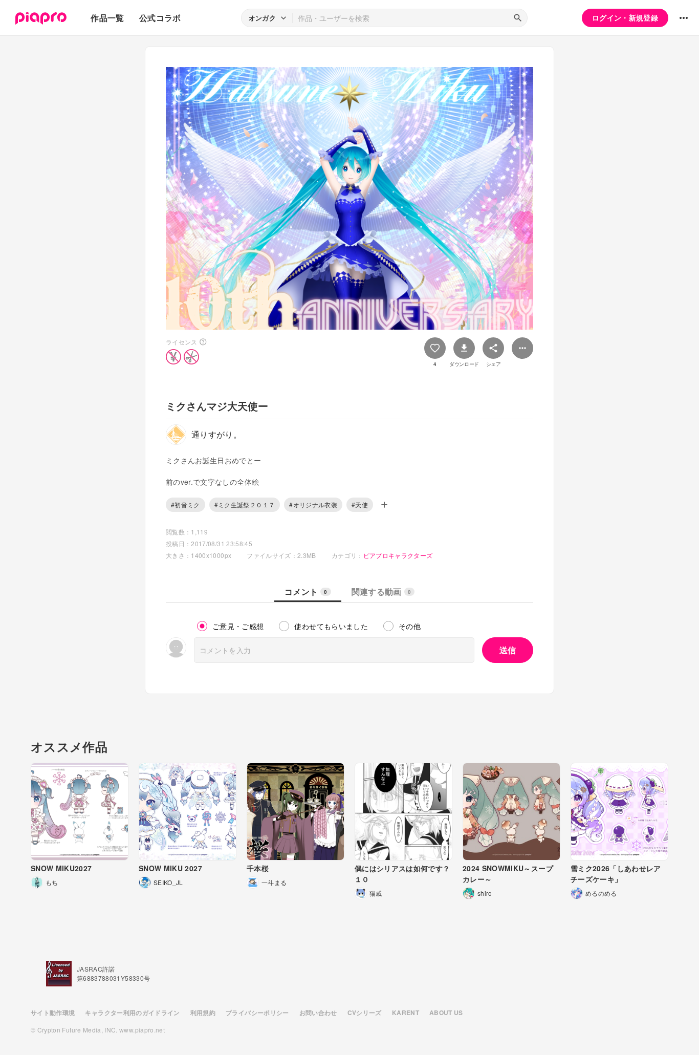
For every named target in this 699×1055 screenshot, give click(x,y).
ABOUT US (446, 1012)
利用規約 (202, 1012)
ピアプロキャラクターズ (398, 555)
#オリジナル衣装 (313, 504)
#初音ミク (185, 504)
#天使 (360, 504)
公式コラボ (160, 18)
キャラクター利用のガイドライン (132, 1012)
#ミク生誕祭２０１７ (244, 504)
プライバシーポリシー (257, 1012)
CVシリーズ (364, 1012)
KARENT (405, 1012)
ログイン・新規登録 (625, 17)
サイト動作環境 (53, 1012)
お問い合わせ (318, 1012)
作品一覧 (107, 18)
